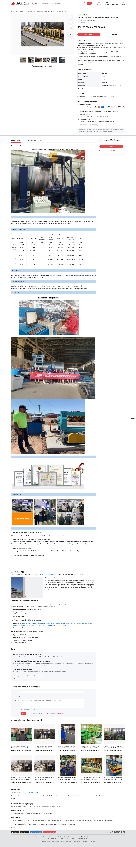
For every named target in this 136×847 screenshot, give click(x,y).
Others (13, 798)
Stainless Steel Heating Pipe (19, 824)
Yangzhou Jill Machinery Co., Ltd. (89, 20)
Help (96, 8)
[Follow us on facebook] (112, 832)
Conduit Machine (48, 813)
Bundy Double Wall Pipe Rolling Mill (48, 796)
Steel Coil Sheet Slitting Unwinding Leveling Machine (80, 796)
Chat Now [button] (114, 34)
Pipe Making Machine (61, 11)
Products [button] (36, 3)
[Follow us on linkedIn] (124, 832)
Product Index (95, 836)
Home (12, 11)
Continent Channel (86, 836)
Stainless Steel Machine (18, 813)
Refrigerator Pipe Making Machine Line (49, 623)
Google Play (25, 832)
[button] (84, 3)
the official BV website (47, 574)
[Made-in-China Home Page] (19, 3)
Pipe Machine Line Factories (54, 820)
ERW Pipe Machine (49, 625)
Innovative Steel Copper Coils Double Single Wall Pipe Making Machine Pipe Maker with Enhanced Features (20, 747)
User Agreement (76, 841)
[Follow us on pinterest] (121, 832)
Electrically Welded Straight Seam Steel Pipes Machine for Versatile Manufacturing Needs (21, 779)
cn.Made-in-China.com (83, 838)
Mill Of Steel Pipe (33, 824)
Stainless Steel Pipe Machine (84, 820)
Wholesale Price (77, 836)
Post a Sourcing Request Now (55, 713)
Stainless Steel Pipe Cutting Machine (103, 820)
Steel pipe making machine (17, 796)
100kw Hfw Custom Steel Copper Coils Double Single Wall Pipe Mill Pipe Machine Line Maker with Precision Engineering (114, 747)
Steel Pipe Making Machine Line (30, 623)
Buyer (88, 8)
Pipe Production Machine (38, 820)
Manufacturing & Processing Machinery (25, 11)
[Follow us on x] (115, 832)
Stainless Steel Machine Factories (21, 820)
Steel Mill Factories (69, 820)
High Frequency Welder (32, 625)
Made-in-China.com (61, 838)
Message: (17, 700)
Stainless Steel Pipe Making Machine (49, 824)
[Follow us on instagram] (117, 832)
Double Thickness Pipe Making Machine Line (72, 623)
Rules (123, 8)
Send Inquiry (88, 34)
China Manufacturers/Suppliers (55, 836)
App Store (15, 832)
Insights (101, 836)
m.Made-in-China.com (71, 838)
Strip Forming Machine (60, 625)
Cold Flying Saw (100, 796)
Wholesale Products (68, 836)
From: (18, 692)
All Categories (16, 8)
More (12, 827)
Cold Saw (23, 625)
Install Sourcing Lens (50, 832)
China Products (44, 836)
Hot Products (36, 836)
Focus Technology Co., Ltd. (57, 841)
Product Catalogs (33, 792)
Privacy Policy (92, 841)
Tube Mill (41, 625)
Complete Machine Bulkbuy (68, 824)
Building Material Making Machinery (45, 11)
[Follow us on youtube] (119, 832)
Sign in (123, 4)
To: (19, 696)
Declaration (84, 841)
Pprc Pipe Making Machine (33, 813)
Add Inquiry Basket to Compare (43, 66)
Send (23, 713)
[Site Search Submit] (89, 3)
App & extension (105, 8)
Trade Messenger (36, 832)
